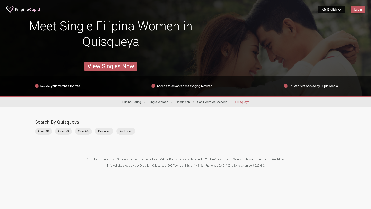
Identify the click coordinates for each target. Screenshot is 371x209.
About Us (92, 159)
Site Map (249, 159)
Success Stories (127, 159)
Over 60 (83, 131)
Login (358, 9)
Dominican (183, 102)
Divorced (104, 131)
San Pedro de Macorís (212, 102)
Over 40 (43, 131)
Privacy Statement (191, 159)
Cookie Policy (213, 159)
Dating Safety (233, 159)
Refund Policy (168, 159)
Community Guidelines (271, 159)
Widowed (125, 131)
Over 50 (63, 131)
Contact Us (107, 159)
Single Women (158, 102)
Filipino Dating (131, 102)
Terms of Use (148, 159)
